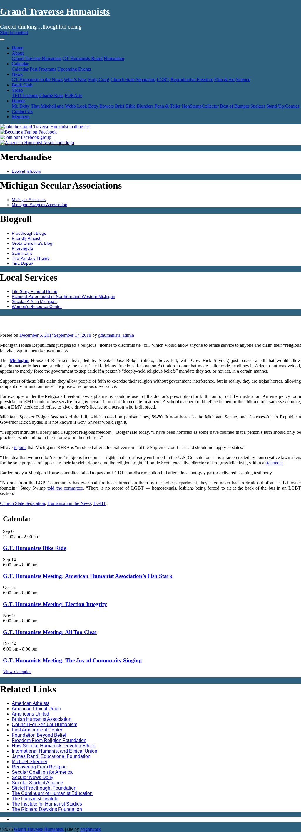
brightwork (90, 829)
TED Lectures (25, 95)
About (18, 53)
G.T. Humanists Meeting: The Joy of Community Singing (72, 660)
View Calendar (17, 671)
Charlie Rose (51, 95)
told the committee (65, 488)
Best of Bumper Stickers (242, 106)
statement (274, 462)
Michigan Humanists (29, 199)
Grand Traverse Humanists (55, 11)
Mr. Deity (21, 106)
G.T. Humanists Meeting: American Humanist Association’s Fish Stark (88, 576)
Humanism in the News (69, 503)
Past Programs (43, 68)
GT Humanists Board (83, 58)
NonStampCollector (200, 106)
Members (20, 116)
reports (20, 447)
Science (243, 79)
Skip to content (14, 32)
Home (17, 47)
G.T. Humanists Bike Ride (34, 548)
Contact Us (22, 111)
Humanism (114, 58)
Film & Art (224, 79)
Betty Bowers (101, 106)
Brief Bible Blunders (134, 106)
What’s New (75, 79)
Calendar (20, 63)
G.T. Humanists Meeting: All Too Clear (50, 632)
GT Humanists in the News (37, 79)
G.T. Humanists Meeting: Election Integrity (55, 604)
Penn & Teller (167, 106)
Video (17, 90)
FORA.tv (73, 95)
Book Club (22, 84)
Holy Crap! (98, 79)
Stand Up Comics (282, 106)
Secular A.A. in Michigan (34, 301)
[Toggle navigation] (2, 39)
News (17, 74)
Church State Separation (133, 79)
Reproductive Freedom (191, 79)
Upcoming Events (74, 68)
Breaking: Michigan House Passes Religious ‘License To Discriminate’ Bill (148, 321)
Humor (18, 100)
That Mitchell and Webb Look (59, 106)
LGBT (163, 79)
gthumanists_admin (116, 335)
